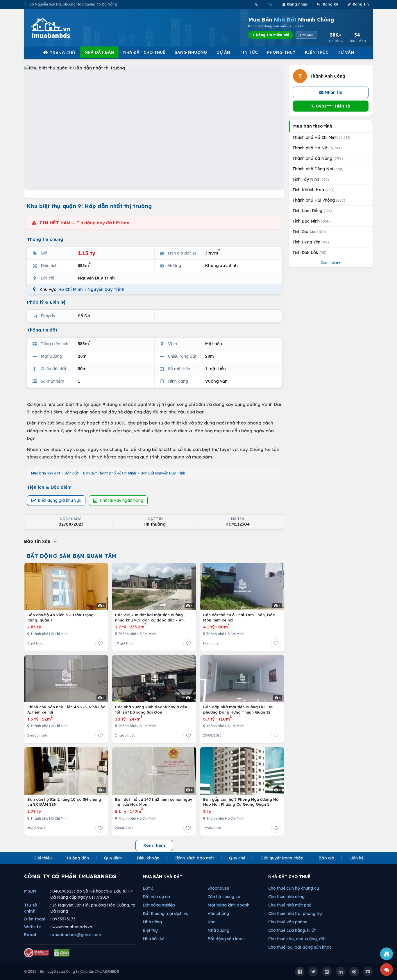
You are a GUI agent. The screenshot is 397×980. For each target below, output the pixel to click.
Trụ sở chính (30, 908)
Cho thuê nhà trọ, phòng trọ (295, 913)
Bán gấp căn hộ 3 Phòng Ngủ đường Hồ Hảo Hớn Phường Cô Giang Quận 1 (240, 802)
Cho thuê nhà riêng (286, 896)
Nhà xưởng (218, 930)
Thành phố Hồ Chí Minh (321, 137)
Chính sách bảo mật (194, 858)
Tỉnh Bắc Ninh (311, 221)
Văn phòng (218, 913)
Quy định (113, 858)
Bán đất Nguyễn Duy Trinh (163, 473)
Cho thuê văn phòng (287, 922)
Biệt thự (150, 930)
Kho (212, 922)
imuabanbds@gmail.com (76, 934)
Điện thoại (34, 919)
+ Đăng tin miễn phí (270, 35)
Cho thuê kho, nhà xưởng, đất (297, 938)
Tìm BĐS (306, 35)
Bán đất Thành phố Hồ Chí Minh (109, 473)
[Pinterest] (354, 972)
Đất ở (148, 888)
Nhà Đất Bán (99, 52)
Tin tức (248, 52)
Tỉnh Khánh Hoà (313, 189)
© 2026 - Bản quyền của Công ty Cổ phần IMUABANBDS (71, 971)
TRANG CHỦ (62, 52)
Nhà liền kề (153, 938)
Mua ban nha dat (45, 473)
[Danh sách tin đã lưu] (270, 4)
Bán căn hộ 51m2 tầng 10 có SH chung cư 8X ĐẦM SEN (64, 802)
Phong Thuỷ (281, 52)
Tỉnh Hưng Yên (310, 242)
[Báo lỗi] (386, 953)
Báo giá (326, 858)
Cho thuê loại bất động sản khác (300, 947)
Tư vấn (346, 52)
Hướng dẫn (78, 858)
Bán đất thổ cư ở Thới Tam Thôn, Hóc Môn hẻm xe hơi (239, 617)
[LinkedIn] (341, 972)
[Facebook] (300, 972)
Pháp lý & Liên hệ (46, 302)
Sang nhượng (191, 52)
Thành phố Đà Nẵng (317, 158)
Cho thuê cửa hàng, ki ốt (292, 930)
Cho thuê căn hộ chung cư (293, 888)
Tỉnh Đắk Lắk (309, 252)
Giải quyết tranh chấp (281, 858)
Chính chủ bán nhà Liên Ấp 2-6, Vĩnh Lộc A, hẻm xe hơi (66, 709)
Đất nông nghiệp (159, 905)
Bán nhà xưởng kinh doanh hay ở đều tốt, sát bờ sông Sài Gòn (151, 709)
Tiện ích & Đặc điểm (49, 487)
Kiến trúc (316, 52)
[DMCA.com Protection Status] (61, 953)
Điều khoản (148, 858)
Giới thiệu (42, 858)
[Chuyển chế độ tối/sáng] (257, 4)
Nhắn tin (332, 92)
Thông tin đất (42, 330)
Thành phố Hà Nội (317, 148)
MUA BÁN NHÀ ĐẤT (163, 876)
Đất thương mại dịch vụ (165, 913)
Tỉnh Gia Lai (309, 231)
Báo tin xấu (38, 541)
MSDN (30, 891)
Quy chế (237, 858)
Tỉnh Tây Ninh (310, 179)
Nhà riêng (152, 922)
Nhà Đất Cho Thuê (144, 52)
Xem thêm (154, 845)
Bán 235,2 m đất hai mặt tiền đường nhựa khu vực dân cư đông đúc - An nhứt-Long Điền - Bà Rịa (149, 617)
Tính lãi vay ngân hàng (121, 500)
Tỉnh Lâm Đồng (312, 210)
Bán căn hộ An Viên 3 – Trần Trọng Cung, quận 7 (60, 617)
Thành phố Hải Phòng (318, 200)
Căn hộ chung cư (224, 896)
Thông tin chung (45, 239)
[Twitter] (313, 972)
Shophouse (218, 888)
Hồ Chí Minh (70, 289)
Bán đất (71, 473)
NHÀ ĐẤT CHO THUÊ (289, 876)
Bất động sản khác (226, 938)
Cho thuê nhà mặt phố (290, 905)
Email (30, 934)
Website (32, 926)
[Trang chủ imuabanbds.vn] (58, 28)
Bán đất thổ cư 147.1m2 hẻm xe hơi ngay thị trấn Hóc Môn (153, 802)
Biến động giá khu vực (59, 500)
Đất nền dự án (156, 896)
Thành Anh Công (327, 76)
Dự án (223, 52)
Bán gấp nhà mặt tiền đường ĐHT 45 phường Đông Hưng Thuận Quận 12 (238, 709)
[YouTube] (368, 972)
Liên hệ (356, 858)
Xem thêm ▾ (331, 262)
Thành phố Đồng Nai (318, 168)
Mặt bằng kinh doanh (228, 905)
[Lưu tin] (100, 643)
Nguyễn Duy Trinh (105, 289)
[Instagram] (327, 972)
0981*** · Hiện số (332, 106)
